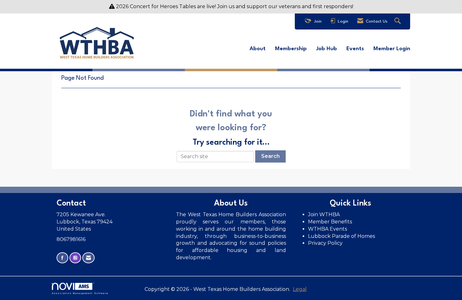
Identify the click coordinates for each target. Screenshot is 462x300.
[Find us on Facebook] (62, 257)
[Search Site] (398, 21)
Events (355, 48)
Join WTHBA (324, 214)
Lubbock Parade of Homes (341, 236)
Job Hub (326, 48)
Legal (300, 289)
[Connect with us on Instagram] (75, 257)
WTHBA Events (327, 229)
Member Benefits (330, 222)
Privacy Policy (326, 243)
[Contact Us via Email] (88, 257)
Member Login (391, 48)
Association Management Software (80, 293)
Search (270, 156)
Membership (291, 48)
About (258, 48)
